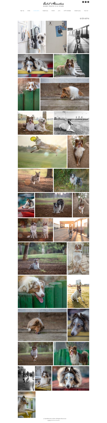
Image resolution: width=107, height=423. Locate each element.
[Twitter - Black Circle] (88, 2)
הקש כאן (49, 420)
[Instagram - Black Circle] (83, 2)
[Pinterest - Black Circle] (86, 2)
